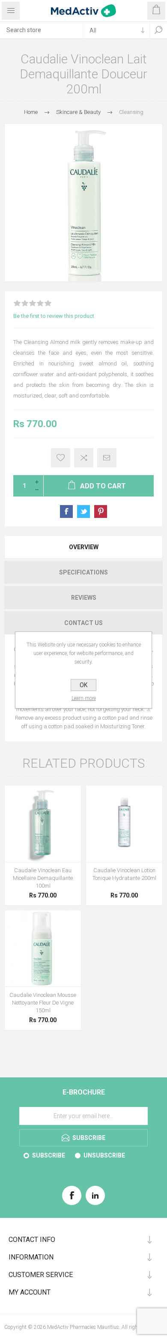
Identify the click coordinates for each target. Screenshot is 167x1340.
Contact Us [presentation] (83, 622)
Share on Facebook (66, 511)
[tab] (83, 547)
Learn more (84, 698)
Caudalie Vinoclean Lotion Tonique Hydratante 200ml (124, 874)
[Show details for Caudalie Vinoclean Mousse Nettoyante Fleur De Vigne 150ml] (43, 948)
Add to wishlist (60, 457)
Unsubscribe (104, 1155)
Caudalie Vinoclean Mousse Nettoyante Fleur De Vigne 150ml (42, 1003)
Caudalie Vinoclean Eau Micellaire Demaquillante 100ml (43, 878)
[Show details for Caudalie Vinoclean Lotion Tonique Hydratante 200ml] (124, 824)
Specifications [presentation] (83, 572)
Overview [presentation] (83, 547)
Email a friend (106, 457)
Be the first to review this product (53, 316)
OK (83, 685)
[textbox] (41, 30)
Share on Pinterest (100, 511)
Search (158, 30)
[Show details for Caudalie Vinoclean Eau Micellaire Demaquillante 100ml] (43, 824)
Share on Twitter (83, 511)
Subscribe (48, 1155)
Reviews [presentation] (83, 597)
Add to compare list (83, 457)
